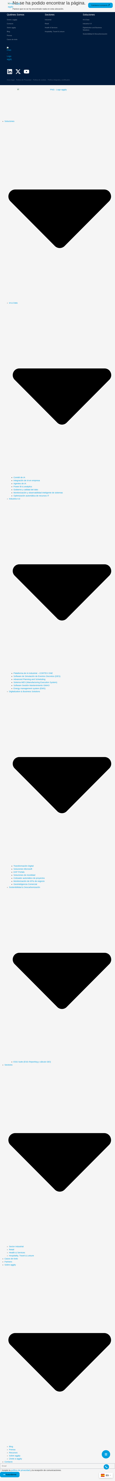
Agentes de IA (19, 483)
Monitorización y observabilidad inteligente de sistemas (38, 493)
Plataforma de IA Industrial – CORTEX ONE (33, 673)
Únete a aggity (15, 1459)
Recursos (13, 1453)
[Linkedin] (9, 71)
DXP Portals (18, 872)
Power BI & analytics (22, 486)
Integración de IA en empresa (26, 480)
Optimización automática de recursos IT (31, 496)
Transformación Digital (23, 866)
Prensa (12, 1449)
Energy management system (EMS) (29, 688)
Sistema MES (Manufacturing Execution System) (35, 682)
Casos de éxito (11, 1259)
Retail (11, 1249)
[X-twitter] (18, 71)
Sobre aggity (14, 1456)
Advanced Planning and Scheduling (29, 679)
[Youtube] (26, 71)
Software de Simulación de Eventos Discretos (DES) (36, 676)
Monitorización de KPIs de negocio (29, 881)
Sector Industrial (16, 1246)
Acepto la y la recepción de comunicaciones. (31, 1470)
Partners (8, 1262)
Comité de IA (19, 477)
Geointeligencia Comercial (25, 884)
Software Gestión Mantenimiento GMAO (31, 685)
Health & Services (17, 1252)
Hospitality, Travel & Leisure (21, 1256)
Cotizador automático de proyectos (29, 878)
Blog (11, 1446)
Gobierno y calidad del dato (25, 490)
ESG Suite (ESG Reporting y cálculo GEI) (32, 1062)
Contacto (8, 1462)
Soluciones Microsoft (22, 869)
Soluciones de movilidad (24, 875)
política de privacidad (20, 1470)
